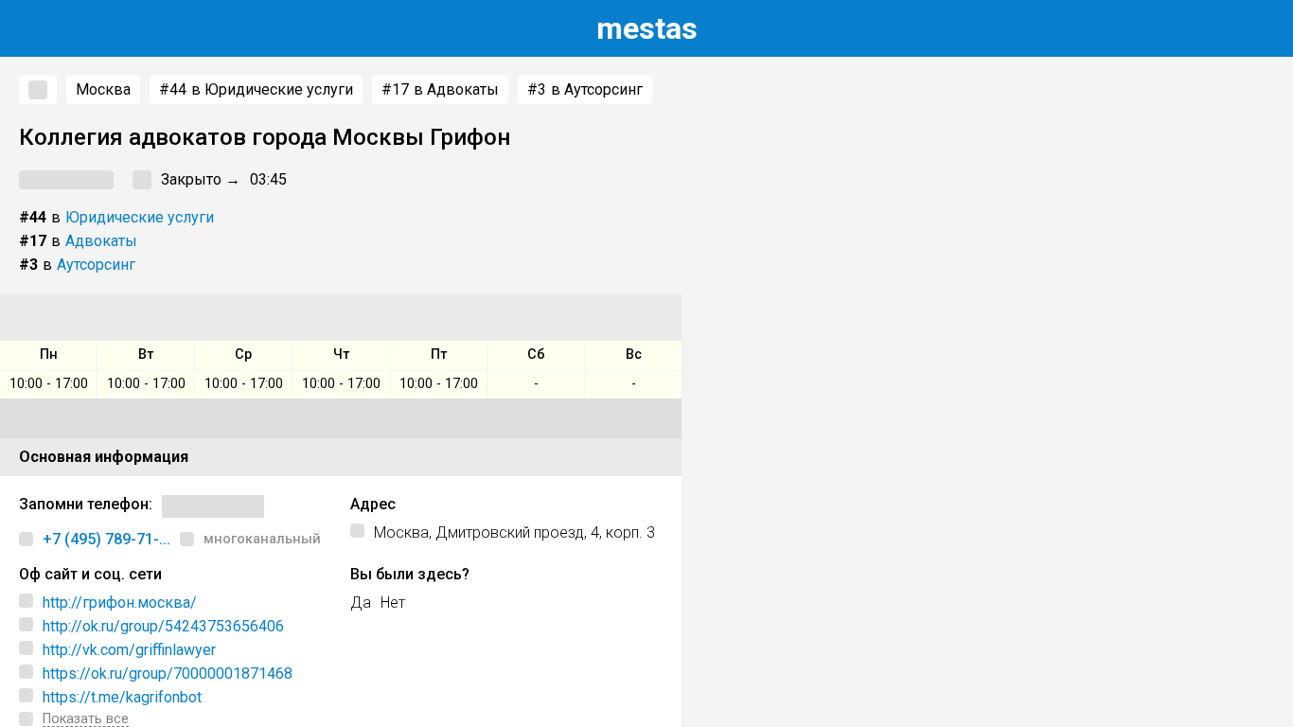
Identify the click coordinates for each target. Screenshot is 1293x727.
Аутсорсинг (96, 265)
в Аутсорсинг (585, 89)
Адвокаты (101, 241)
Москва (103, 89)
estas (647, 28)
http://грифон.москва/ (120, 603)
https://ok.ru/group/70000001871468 (167, 674)
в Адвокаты (440, 89)
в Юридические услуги (256, 89)
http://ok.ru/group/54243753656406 (163, 626)
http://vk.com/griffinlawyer (129, 650)
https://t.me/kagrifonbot (122, 697)
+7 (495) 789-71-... (106, 539)
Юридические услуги (139, 217)
